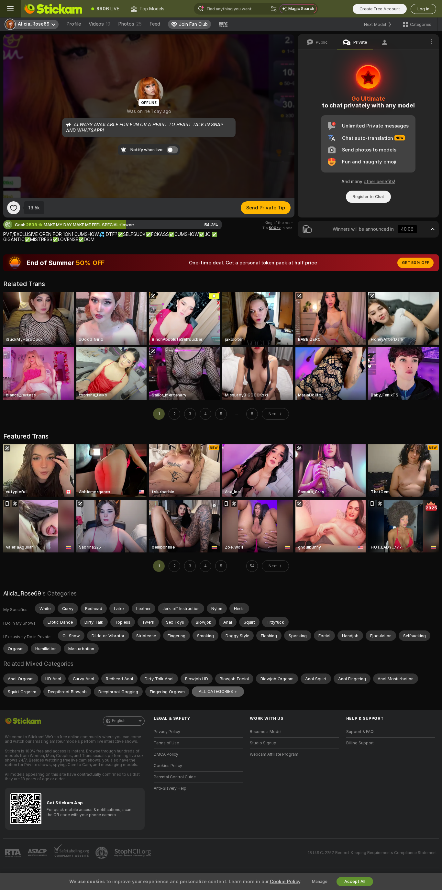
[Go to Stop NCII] (133, 853)
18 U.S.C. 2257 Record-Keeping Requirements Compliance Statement (372, 853)
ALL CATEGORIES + (218, 691)
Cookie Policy (285, 881)
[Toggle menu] (10, 8)
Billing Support (360, 743)
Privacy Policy (167, 731)
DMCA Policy (166, 754)
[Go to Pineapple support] (102, 853)
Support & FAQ (360, 731)
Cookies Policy (168, 765)
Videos (99, 24)
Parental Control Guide (175, 777)
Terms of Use (166, 743)
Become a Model (266, 731)
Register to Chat (368, 196)
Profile (73, 24)
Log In (423, 8)
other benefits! (379, 181)
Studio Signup (263, 743)
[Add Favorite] (13, 207)
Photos (130, 24)
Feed (154, 24)
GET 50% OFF (415, 263)
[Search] (273, 8)
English (119, 720)
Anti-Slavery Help (170, 788)
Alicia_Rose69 (22, 593)
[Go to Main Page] (53, 8)
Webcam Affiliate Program (274, 754)
